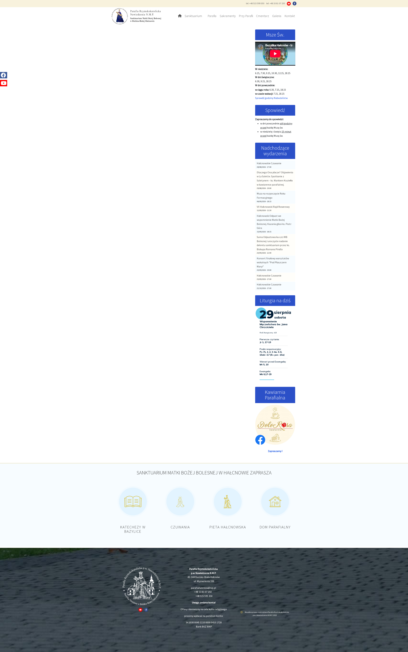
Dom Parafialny (275, 527)
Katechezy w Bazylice (133, 529)
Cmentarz (262, 16)
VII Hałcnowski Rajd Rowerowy (273, 206)
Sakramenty (228, 16)
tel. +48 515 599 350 (255, 3)
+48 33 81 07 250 (203, 591)
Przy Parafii (246, 16)
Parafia (212, 16)
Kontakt (289, 16)
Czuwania (180, 527)
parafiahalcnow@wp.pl (203, 587)
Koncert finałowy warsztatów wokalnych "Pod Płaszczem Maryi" (273, 262)
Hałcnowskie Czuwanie (269, 163)
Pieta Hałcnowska (227, 527)
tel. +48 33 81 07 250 (275, 3)
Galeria (276, 16)
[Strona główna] (137, 16)
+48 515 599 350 (204, 596)
